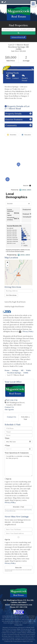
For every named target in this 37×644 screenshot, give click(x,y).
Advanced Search (17, 37)
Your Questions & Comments (17, 453)
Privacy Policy (28, 331)
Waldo (28, 370)
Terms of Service (10, 510)
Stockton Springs (14, 373)
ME (22, 370)
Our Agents (9, 409)
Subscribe (18, 567)
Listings (15, 370)
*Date (7, 438)
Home (7, 370)
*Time (7, 445)
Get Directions (11, 295)
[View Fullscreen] (7, 269)
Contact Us (9, 407)
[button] (18, 33)
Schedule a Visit (25, 418)
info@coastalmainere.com (21, 605)
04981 (25, 373)
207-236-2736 (12, 400)
